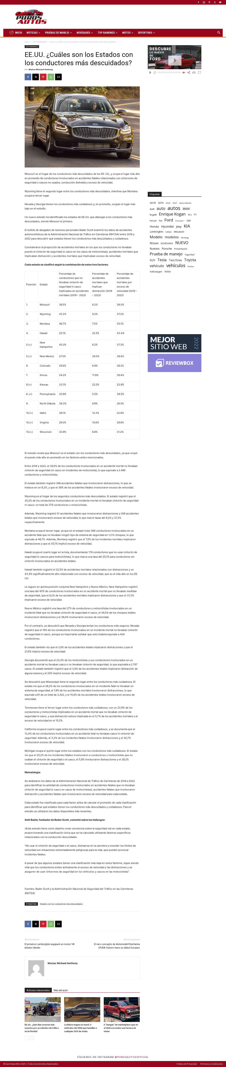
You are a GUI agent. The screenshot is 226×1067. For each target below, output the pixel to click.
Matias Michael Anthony (41, 69)
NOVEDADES (83, 32)
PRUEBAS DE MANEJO (57, 32)
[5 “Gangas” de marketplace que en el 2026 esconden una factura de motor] (122, 1009)
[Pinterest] (209, 2)
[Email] (58, 77)
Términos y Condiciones (211, 1064)
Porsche (167, 248)
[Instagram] (203, 2)
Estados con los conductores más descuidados (61, 904)
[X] (214, 2)
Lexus (168, 231)
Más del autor (61, 990)
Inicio (27, 41)
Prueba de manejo (166, 254)
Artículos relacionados (38, 990)
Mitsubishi (179, 231)
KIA (187, 226)
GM (189, 220)
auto (161, 208)
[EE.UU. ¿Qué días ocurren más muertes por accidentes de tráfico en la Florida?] (43, 1009)
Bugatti (153, 214)
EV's (190, 214)
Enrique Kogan (172, 214)
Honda (154, 226)
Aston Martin (185, 203)
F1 (195, 214)
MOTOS (126, 32)
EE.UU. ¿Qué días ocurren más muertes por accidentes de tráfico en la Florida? (42, 1028)
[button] (219, 33)
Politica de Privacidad (187, 1064)
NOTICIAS (32, 32)
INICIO (18, 32)
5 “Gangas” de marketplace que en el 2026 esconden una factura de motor (121, 1028)
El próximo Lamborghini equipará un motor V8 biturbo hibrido (49, 946)
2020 (168, 203)
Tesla (162, 259)
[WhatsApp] (50, 77)
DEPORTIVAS (145, 32)
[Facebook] (198, 2)
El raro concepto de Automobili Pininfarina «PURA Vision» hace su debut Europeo (117, 946)
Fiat (160, 220)
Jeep (178, 226)
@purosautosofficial (132, 1057)
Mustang (184, 237)
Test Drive (175, 260)
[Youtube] (220, 2)
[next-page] (32, 1038)
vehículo (157, 265)
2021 (175, 203)
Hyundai (167, 226)
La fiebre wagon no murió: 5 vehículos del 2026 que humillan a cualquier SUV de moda (80, 1028)
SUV (152, 260)
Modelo (156, 237)
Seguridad (189, 254)
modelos (172, 237)
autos (174, 208)
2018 (153, 202)
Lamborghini (156, 231)
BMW (186, 209)
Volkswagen (156, 271)
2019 (160, 202)
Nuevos (154, 248)
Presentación (180, 248)
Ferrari (153, 220)
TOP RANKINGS (106, 32)
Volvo (167, 271)
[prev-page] (27, 1038)
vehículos (175, 265)
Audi (152, 209)
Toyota (190, 259)
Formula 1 (179, 221)
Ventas (191, 266)
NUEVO (181, 242)
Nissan (154, 243)
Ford (168, 220)
